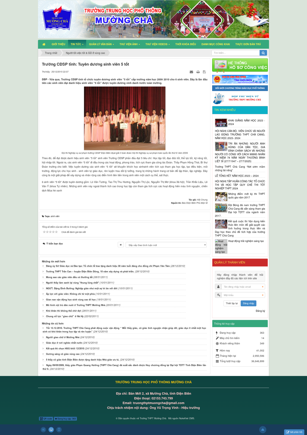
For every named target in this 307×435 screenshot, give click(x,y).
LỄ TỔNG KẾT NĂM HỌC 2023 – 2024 (237, 175)
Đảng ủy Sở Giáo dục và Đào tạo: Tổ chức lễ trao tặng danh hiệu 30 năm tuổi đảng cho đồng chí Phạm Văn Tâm (108, 266)
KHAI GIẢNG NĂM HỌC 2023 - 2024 (246, 122)
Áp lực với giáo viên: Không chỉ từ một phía (70, 293)
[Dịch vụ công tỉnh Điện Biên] (240, 79)
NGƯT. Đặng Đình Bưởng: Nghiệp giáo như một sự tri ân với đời (81, 288)
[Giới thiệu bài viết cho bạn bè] (192, 71)
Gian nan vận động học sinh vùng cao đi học (71, 299)
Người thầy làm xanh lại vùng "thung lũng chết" (72, 282)
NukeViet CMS (186, 418)
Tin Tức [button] (76, 44)
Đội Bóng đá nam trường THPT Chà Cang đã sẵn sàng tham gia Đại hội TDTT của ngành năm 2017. (240, 210)
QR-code (47, 418)
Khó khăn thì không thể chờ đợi (63, 310)
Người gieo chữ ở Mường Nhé (62, 337)
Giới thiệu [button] (58, 44)
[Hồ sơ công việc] (240, 65)
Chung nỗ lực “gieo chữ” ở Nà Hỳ (65, 316)
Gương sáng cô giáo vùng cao (63, 354)
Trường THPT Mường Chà (153, 418)
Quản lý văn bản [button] (100, 44)
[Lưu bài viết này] (205, 71)
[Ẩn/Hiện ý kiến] (121, 244)
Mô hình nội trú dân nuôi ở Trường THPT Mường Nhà (75, 305)
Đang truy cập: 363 (66, 418)
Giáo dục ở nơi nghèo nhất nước (64, 342)
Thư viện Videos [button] (157, 44)
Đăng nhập (248, 303)
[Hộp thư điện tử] (240, 98)
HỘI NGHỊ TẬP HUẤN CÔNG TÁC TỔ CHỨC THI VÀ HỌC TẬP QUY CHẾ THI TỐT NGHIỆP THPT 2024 (240, 184)
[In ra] (198, 71)
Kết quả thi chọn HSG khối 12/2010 (65, 348)
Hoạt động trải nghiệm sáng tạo (246, 241)
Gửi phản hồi (296, 431)
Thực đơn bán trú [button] (248, 44)
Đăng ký (260, 311)
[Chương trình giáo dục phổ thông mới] (240, 88)
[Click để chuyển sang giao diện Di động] (59, 429)
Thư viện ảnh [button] (129, 44)
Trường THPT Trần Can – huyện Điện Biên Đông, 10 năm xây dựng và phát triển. (90, 271)
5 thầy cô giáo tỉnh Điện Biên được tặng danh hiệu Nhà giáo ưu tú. (82, 359)
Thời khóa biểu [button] (185, 44)
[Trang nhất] (44, 44)
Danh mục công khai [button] (215, 44)
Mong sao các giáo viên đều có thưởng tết (69, 277)
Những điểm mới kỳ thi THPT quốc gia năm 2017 (246, 195)
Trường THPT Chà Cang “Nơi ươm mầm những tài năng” (240, 168)
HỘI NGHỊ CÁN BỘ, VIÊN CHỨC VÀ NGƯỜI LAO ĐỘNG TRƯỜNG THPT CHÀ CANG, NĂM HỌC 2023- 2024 (240, 134)
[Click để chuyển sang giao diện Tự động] (43, 429)
